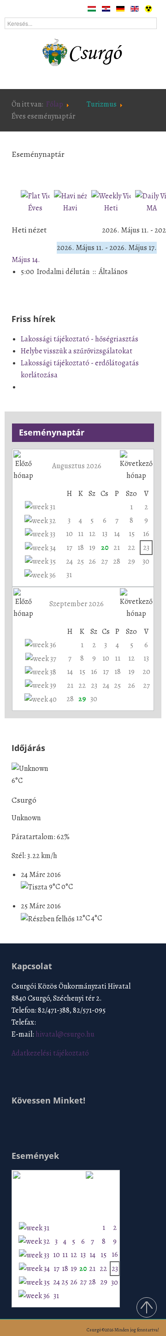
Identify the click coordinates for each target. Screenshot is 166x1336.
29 (131, 561)
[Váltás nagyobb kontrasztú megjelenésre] (148, 8)
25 (80, 561)
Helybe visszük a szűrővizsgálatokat (76, 351)
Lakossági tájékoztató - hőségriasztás (79, 339)
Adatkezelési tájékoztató (50, 1053)
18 (80, 548)
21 (116, 548)
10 (69, 534)
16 (146, 534)
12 (92, 534)
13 (104, 534)
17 (69, 548)
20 (104, 548)
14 (117, 534)
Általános (113, 272)
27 (104, 561)
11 (80, 534)
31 (69, 575)
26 (92, 561)
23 (146, 548)
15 (132, 534)
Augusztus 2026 (76, 466)
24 (69, 561)
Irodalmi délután (63, 272)
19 (92, 548)
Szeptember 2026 (76, 604)
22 (131, 548)
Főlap (54, 104)
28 (116, 561)
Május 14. (26, 260)
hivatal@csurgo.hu (65, 1034)
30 (145, 561)
